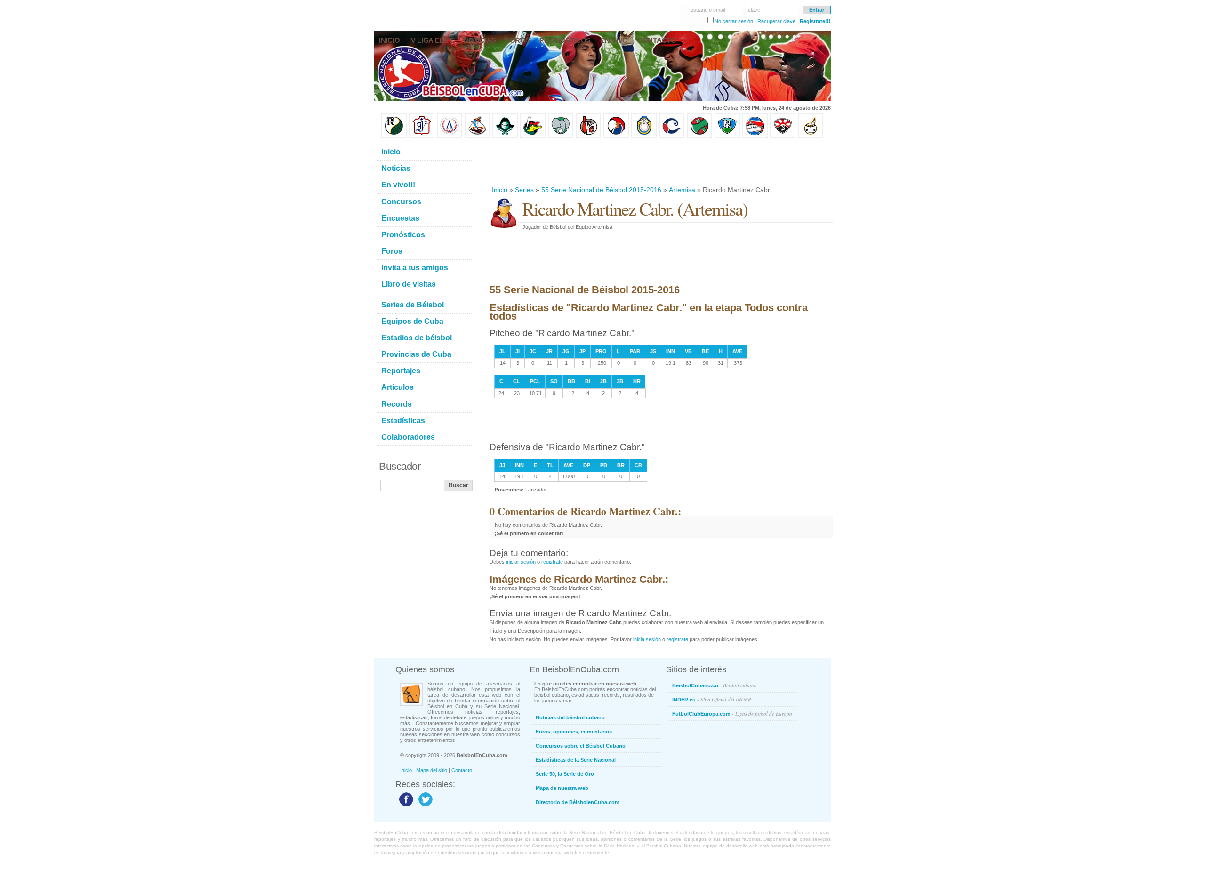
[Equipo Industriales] (421, 136)
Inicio (499, 189)
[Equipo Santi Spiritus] (616, 136)
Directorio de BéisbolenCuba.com (577, 802)
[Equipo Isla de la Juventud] (505, 136)
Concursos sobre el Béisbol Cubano (581, 746)
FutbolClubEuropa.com (732, 713)
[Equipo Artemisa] (449, 136)
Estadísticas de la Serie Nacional (576, 760)
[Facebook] (405, 806)
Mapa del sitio (431, 770)
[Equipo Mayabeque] (477, 136)
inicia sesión (647, 639)
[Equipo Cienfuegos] (560, 136)
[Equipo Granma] (755, 136)
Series (524, 189)
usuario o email (708, 10)
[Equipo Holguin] (727, 136)
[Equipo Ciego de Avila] (644, 136)
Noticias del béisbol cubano (570, 717)
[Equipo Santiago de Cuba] (782, 136)
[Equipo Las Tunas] (699, 136)
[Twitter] (424, 806)
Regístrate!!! (815, 21)
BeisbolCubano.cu (714, 685)
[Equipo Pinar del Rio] (394, 136)
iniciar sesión (521, 561)
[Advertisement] (661, 162)
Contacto (461, 770)
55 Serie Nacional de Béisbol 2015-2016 (601, 189)
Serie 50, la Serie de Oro (565, 774)
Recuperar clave (776, 21)
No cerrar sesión (734, 21)
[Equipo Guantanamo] (810, 136)
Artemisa (682, 189)
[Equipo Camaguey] (671, 136)
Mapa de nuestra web (562, 788)
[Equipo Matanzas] (533, 136)
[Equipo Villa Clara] (588, 136)
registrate (552, 561)
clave (754, 10)
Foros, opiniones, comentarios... (576, 731)
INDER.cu (711, 699)
